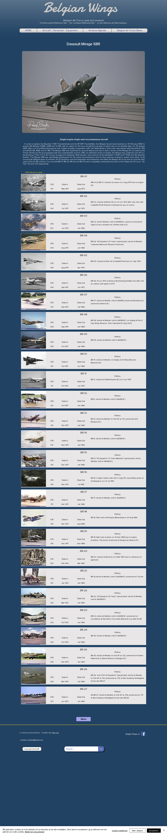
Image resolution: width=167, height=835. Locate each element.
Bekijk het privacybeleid (34, 831)
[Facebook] (143, 734)
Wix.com (55, 733)
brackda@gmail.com (35, 740)
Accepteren (154, 830)
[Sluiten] (163, 830)
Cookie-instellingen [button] (120, 830)
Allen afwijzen (137, 830)
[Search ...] (101, 748)
